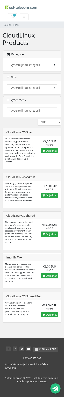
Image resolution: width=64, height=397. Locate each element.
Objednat (51, 150)
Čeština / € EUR (47, 349)
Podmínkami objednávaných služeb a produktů (26, 366)
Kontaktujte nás (32, 357)
